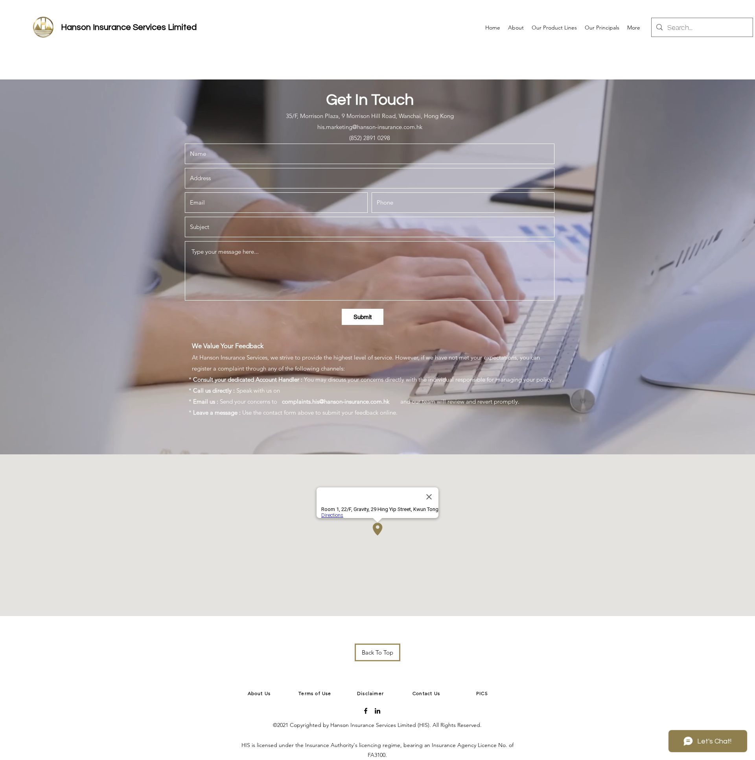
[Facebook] (366, 711)
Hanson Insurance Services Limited (129, 27)
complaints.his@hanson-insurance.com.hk (335, 401)
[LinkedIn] (377, 711)
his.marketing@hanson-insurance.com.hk (369, 127)
